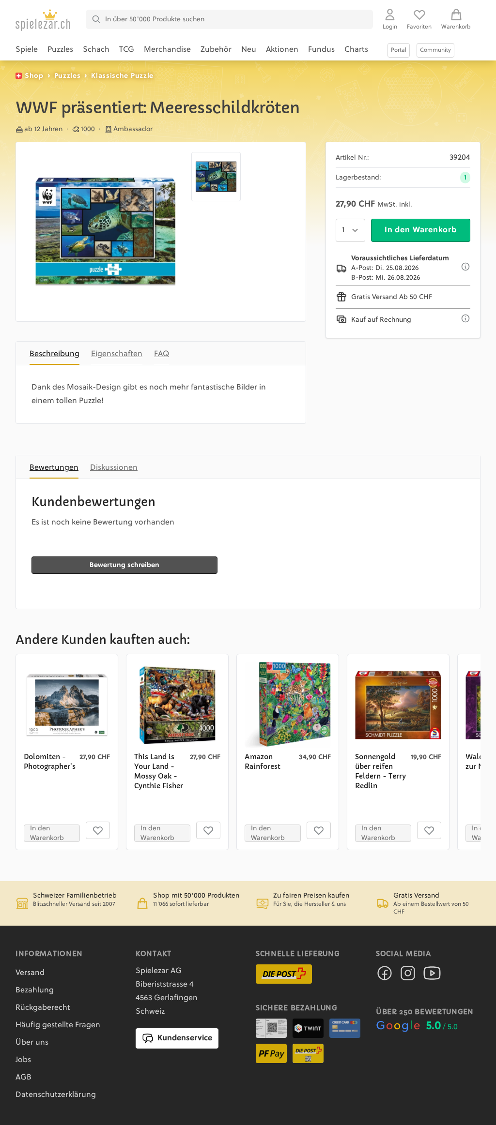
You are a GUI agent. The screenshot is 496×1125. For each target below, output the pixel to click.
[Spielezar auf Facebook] (384, 976)
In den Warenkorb (421, 230)
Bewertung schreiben (124, 565)
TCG (126, 50)
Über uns (32, 1043)
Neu (248, 50)
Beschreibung (54, 354)
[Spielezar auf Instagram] (408, 976)
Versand (30, 973)
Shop (34, 76)
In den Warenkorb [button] (47, 833)
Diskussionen (114, 468)
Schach (96, 50)
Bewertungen (54, 468)
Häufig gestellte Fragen (58, 1025)
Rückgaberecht (43, 1008)
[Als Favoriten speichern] (98, 830)
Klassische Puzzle (122, 76)
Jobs (23, 1060)
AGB (23, 1077)
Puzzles (60, 50)
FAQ (161, 354)
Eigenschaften (116, 354)
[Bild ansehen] (105, 232)
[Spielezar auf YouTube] (432, 976)
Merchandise (167, 50)
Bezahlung (35, 990)
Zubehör (216, 50)
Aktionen (282, 50)
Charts (356, 50)
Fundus (321, 50)
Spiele (27, 50)
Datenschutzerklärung (56, 1095)
